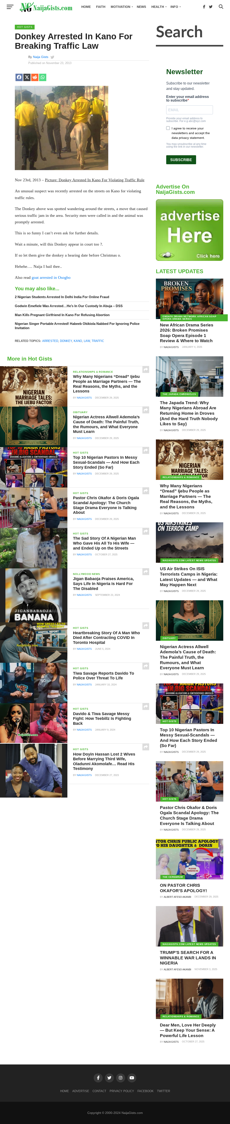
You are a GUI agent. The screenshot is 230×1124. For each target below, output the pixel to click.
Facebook (145, 1091)
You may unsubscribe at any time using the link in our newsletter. (186, 145)
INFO (174, 7)
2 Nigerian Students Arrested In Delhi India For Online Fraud (62, 297)
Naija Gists (40, 57)
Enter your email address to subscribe (187, 98)
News (141, 7)
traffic (98, 341)
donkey (66, 341)
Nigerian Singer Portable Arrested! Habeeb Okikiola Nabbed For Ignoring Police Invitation (77, 326)
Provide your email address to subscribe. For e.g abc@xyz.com (186, 119)
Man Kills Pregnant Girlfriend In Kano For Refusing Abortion (62, 315)
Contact (99, 1091)
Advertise (80, 1091)
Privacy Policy (122, 1091)
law (87, 341)
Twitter (163, 1091)
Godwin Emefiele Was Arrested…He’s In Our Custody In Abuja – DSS (69, 306)
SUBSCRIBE (181, 160)
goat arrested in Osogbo (51, 277)
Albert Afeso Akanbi (177, 897)
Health (157, 7)
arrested (50, 341)
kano (78, 341)
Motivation (120, 7)
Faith (100, 7)
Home (86, 7)
